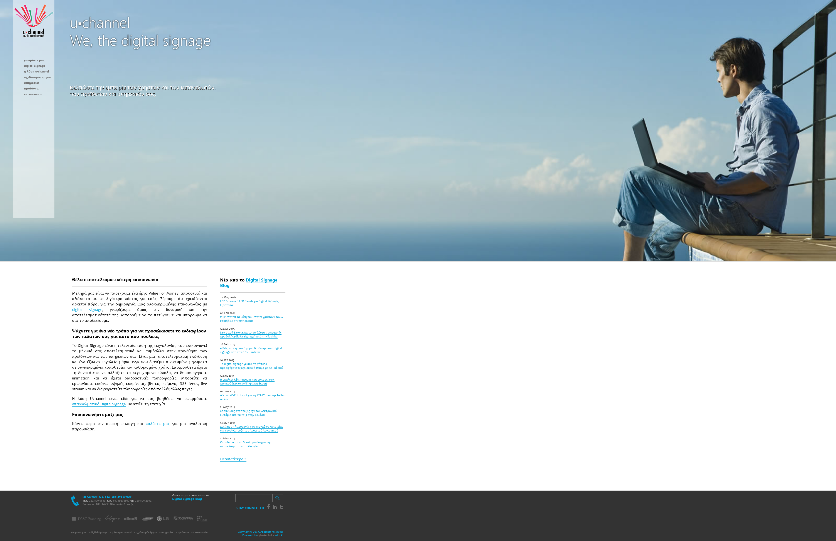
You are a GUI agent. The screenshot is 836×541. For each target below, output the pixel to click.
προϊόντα (31, 88)
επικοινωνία (33, 94)
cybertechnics (265, 535)
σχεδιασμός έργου (37, 77)
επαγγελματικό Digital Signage (99, 404)
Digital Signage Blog (248, 282)
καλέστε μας (158, 424)
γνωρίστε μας (34, 60)
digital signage (35, 66)
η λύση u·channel (36, 71)
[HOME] (33, 40)
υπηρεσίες (31, 83)
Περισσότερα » (233, 459)
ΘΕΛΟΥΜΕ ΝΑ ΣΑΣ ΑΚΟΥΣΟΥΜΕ (107, 497)
